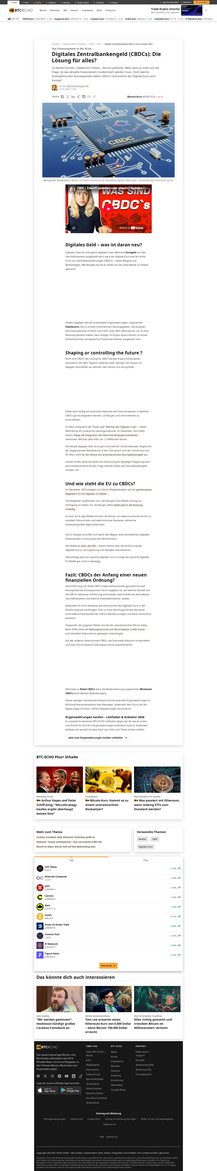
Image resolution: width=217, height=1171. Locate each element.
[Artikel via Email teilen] (89, 96)
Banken (142, 839)
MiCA (99, 10)
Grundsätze (92, 1083)
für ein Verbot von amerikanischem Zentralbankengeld (112, 454)
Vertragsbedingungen (55, 1119)
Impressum (92, 1069)
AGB (102, 1136)
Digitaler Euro (146, 846)
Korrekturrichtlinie (96, 1098)
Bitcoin (43, 10)
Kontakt (140, 1060)
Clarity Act (110, 10)
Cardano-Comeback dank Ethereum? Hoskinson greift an (65, 837)
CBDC (99, 44)
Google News (118, 1089)
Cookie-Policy (94, 1119)
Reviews (115, 1066)
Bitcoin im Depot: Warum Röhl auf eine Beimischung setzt (66, 846)
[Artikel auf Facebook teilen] (62, 96)
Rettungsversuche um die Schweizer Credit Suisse (117, 629)
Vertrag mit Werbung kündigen (120, 1119)
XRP (65, 10)
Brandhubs (117, 1080)
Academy (116, 1075)
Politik (91, 44)
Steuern (74, 10)
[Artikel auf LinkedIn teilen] (73, 96)
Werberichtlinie (94, 1093)
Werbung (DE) (143, 1069)
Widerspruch (109, 1124)
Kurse (114, 1056)
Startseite (56, 44)
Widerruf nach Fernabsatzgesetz (157, 1119)
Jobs (88, 1060)
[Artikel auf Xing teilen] (78, 96)
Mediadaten (92, 1064)
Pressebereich (144, 1074)
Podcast (115, 1070)
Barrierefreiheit (94, 1079)
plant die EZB (88, 545)
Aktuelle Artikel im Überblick (74, 44)
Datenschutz (93, 1074)
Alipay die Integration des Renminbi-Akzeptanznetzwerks (106, 435)
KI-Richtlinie (92, 1102)
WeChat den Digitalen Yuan (121, 426)
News (114, 1051)
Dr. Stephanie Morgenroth (76, 86)
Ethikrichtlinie (93, 1088)
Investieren (87, 10)
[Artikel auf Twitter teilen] (68, 96)
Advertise (187, 2)
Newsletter (117, 1085)
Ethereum (55, 10)
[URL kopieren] (94, 96)
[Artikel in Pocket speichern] (83, 96)
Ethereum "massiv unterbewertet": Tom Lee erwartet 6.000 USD (69, 841)
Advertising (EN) (145, 1064)
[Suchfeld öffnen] (206, 10)
